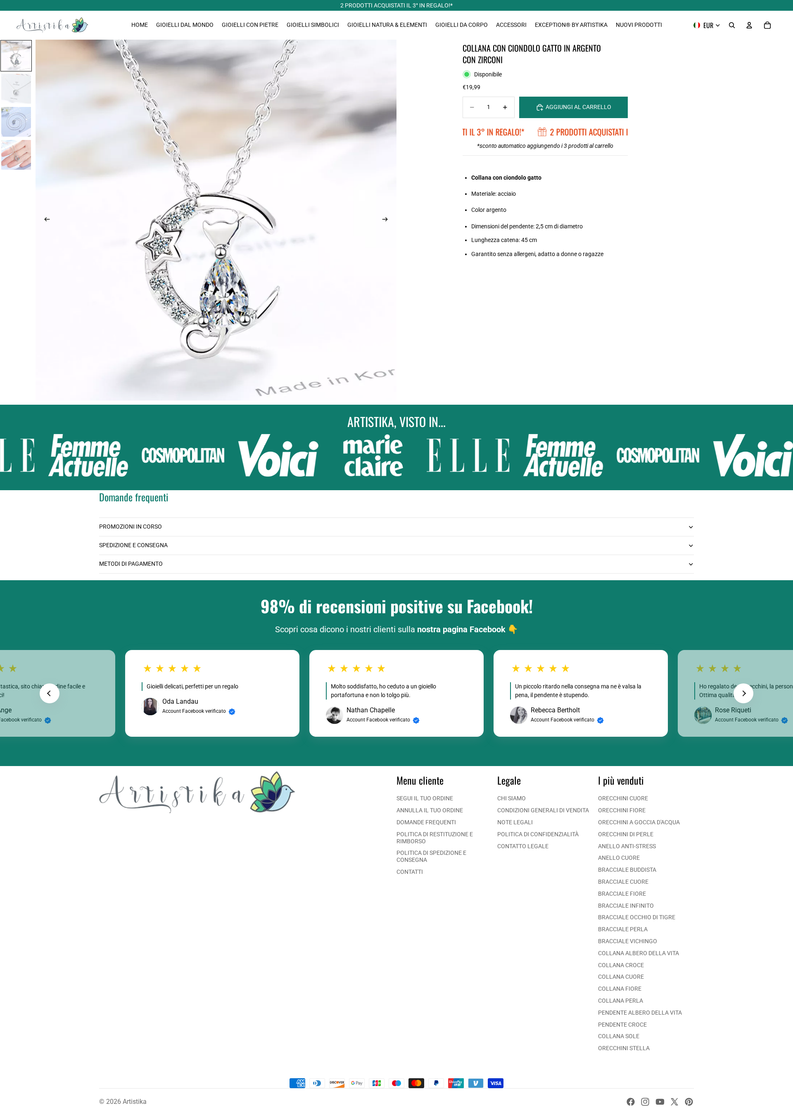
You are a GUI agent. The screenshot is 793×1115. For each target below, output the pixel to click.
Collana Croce (621, 965)
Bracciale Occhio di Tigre (636, 917)
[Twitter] (674, 1102)
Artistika (135, 1102)
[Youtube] (660, 1102)
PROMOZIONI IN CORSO (130, 526)
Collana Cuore (621, 976)
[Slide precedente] (45, 220)
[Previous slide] (49, 693)
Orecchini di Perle (625, 834)
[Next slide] (743, 693)
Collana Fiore (619, 988)
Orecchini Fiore (622, 810)
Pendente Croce (622, 1024)
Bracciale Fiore (622, 893)
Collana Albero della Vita (638, 953)
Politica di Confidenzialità (538, 834)
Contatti (409, 871)
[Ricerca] (732, 25)
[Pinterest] (689, 1102)
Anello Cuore (619, 857)
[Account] (749, 25)
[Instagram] (645, 1102)
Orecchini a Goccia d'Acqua (639, 822)
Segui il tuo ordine (424, 798)
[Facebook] (631, 1102)
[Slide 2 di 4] (16, 89)
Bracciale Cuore (623, 881)
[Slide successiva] (387, 220)
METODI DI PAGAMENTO (131, 563)
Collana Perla (620, 1000)
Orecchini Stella (624, 1048)
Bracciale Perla (623, 929)
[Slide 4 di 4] (16, 155)
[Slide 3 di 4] (16, 122)
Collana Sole (618, 1036)
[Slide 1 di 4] (16, 56)
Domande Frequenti (426, 822)
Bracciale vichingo (627, 941)
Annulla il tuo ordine (429, 810)
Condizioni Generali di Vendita (543, 810)
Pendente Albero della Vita (640, 1012)
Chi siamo (511, 798)
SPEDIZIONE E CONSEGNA (133, 545)
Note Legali (515, 822)
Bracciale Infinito (626, 905)
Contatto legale (522, 846)
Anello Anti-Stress (627, 846)
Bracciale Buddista (627, 869)
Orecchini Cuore (623, 798)
